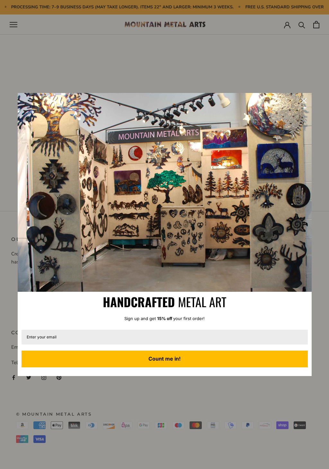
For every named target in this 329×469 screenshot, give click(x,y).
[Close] (304, 100)
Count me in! (164, 358)
